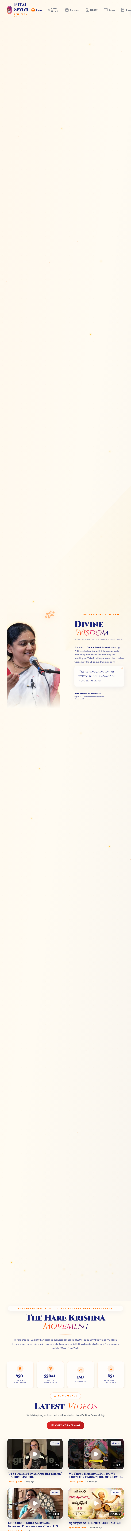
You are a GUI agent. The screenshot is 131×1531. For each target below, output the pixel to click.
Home (39, 10)
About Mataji (54, 10)
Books (112, 10)
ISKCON (94, 10)
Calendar (75, 10)
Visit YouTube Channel (67, 1425)
